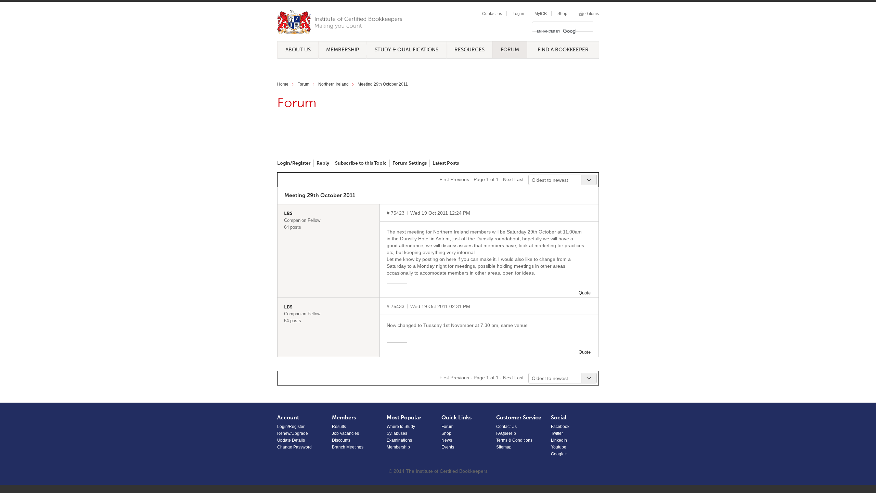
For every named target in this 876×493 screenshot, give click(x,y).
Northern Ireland (333, 84)
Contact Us (506, 426)
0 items (592, 13)
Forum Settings (409, 163)
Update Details (291, 440)
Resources (469, 49)
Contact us (492, 13)
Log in (518, 13)
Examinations (399, 440)
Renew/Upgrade (292, 433)
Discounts (341, 440)
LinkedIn (559, 440)
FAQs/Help (506, 433)
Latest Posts (446, 163)
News (446, 440)
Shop (562, 13)
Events (447, 447)
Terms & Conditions (514, 440)
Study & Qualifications (406, 49)
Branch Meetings (347, 447)
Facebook (560, 426)
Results (339, 426)
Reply (323, 163)
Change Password (294, 447)
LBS (288, 213)
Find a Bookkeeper (563, 49)
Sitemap (504, 447)
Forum (510, 49)
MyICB (540, 13)
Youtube (558, 447)
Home (282, 84)
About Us (298, 49)
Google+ (559, 454)
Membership (342, 49)
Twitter (557, 433)
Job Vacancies (345, 433)
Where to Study (401, 426)
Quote (585, 292)
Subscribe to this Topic (361, 163)
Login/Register (294, 163)
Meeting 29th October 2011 (383, 84)
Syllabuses (397, 433)
